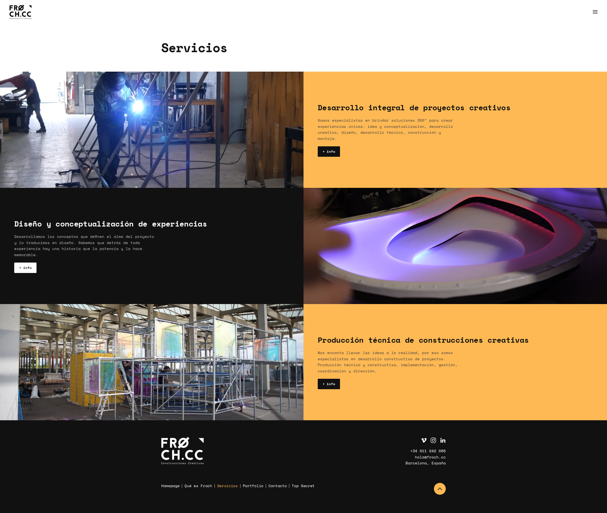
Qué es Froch (198, 486)
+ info (329, 151)
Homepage (170, 486)
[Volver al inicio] (21, 11)
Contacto (277, 486)
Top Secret (303, 486)
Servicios (227, 486)
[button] (595, 11)
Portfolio (253, 486)
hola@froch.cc (430, 457)
